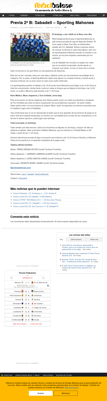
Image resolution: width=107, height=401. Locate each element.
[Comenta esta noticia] (65, 27)
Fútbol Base (40, 15)
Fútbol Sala (58, 15)
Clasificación (36, 324)
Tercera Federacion (27, 273)
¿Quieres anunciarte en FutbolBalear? (27, 266)
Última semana (76, 239)
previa (24, 174)
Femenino (24, 15)
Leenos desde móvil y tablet (27, 375)
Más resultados (19, 324)
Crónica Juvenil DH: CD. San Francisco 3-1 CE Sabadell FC (35, 206)
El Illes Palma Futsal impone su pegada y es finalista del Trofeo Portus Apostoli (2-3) (79, 266)
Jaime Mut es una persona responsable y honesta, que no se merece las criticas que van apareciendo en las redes (80, 247)
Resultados (92, 15)
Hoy (61, 239)
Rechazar (66, 393)
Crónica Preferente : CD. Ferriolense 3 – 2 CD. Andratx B (34, 193)
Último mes (94, 239)
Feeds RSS (8, 375)
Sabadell (30, 174)
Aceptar (41, 393)
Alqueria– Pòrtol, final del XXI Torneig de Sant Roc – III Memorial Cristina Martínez (79, 260)
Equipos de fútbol (64, 375)
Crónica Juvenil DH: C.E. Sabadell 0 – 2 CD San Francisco (35, 203)
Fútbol (12, 15)
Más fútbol (74, 15)
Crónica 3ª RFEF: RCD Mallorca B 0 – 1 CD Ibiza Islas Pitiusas (37, 200)
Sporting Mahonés (42, 174)
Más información (71, 387)
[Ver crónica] (48, 285)
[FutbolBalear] (3, 15)
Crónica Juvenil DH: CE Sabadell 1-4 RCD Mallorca (32, 196)
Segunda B (23, 178)
